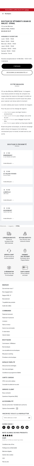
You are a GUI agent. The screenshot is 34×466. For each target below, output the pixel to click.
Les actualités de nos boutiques (11, 350)
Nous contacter (6, 393)
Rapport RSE (5, 295)
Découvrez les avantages (9, 365)
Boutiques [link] (8, 13)
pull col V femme (9, 119)
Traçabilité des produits (8, 302)
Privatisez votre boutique (9, 357)
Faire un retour (6, 324)
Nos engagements (7, 292)
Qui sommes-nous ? (7, 288)
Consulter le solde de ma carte (10, 384)
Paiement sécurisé (7, 314)
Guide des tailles (6, 306)
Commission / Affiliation (9, 343)
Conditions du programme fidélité (11, 372)
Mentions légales (7, 451)
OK (29, 418)
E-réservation (6, 331)
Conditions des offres (8, 444)
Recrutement (6, 299)
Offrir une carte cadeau (8, 381)
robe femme (8, 112)
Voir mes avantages (7, 369)
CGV (3, 458)
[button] (17, 408)
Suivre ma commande (8, 328)
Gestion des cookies (7, 455)
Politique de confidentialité (9, 448)
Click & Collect (6, 335)
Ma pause (7, 354)
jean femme (8, 123)
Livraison (4, 321)
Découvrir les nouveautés (16, 72)
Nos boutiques (6, 347)
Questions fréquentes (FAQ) (10, 396)
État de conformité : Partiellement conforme (14, 404)
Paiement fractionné (8, 317)
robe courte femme (10, 115)
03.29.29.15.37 (6, 31)
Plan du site (5, 461)
